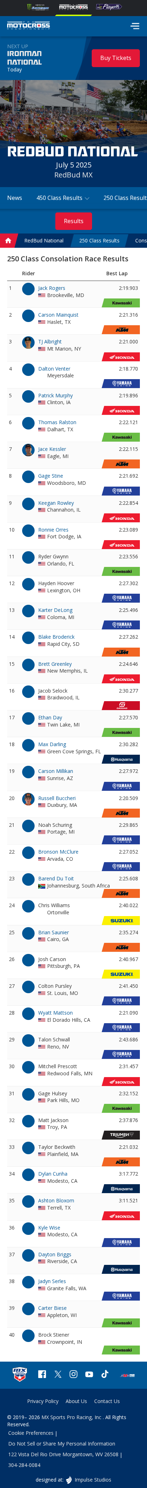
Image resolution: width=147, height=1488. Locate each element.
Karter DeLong (55, 610)
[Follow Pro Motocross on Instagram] (73, 1375)
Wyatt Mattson (55, 1012)
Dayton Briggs (54, 1254)
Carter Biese (52, 1307)
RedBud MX (73, 175)
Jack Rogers (51, 288)
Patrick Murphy (55, 395)
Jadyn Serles (52, 1281)
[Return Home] (28, 26)
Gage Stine (50, 475)
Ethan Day (50, 717)
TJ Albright (50, 341)
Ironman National (24, 58)
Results (73, 221)
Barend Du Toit (56, 878)
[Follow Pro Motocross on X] (58, 1375)
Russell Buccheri (57, 798)
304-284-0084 (24, 1465)
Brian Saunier (53, 932)
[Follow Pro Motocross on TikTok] (105, 1375)
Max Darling (52, 744)
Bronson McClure (58, 851)
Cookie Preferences (31, 1432)
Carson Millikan (55, 771)
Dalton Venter (54, 368)
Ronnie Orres (53, 529)
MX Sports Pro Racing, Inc (72, 1417)
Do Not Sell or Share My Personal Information (61, 1443)
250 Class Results (99, 240)
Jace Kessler (52, 449)
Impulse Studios (92, 1479)
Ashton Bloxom (56, 1200)
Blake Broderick (56, 636)
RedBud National (44, 240)
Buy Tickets (115, 58)
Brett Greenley (55, 663)
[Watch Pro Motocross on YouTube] (89, 1375)
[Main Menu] (135, 26)
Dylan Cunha (52, 1173)
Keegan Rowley (56, 502)
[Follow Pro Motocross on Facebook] (42, 1375)
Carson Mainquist (58, 314)
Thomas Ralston (57, 422)
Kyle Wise (49, 1227)
